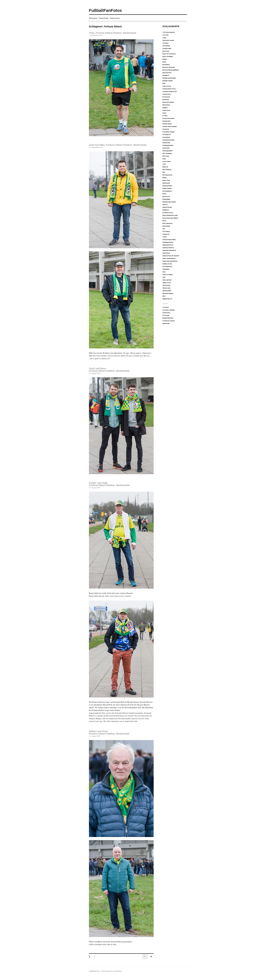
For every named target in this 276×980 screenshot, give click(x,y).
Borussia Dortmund (168, 67)
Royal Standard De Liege (170, 215)
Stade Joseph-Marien (169, 258)
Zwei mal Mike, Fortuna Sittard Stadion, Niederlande (118, 145)
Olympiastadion (167, 186)
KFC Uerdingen (167, 153)
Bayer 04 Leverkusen (169, 54)
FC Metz (164, 116)
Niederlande (166, 183)
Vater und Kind (166, 280)
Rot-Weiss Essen (167, 212)
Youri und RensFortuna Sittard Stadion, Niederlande (109, 369)
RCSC (164, 194)
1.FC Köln (165, 35)
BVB (163, 83)
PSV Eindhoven (167, 191)
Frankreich (165, 129)
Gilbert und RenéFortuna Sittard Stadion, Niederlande (109, 732)
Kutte (164, 159)
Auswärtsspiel (166, 48)
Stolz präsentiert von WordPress (112, 971)
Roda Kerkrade (167, 207)
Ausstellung (166, 46)
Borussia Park (166, 72)
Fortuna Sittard (167, 124)
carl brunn (165, 307)
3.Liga (164, 37)
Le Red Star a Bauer (168, 321)
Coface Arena (166, 86)
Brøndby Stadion (167, 81)
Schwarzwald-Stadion (169, 239)
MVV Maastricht (167, 175)
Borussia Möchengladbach (170, 70)
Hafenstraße (166, 142)
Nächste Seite (151, 956)
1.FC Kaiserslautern (168, 32)
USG (163, 277)
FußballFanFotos (105, 10)
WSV (163, 296)
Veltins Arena (166, 282)
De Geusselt (166, 97)
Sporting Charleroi (168, 247)
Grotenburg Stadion (168, 140)
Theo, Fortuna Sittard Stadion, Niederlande (112, 33)
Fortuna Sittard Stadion (169, 126)
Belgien (164, 59)
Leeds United (166, 161)
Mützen (164, 177)
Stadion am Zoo (167, 264)
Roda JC (165, 204)
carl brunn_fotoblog (168, 310)
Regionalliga (166, 199)
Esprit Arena (166, 110)
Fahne (164, 113)
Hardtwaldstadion (167, 145)
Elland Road (166, 105)
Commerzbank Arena (169, 89)
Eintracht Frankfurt (168, 102)
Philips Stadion (167, 188)
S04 (163, 229)
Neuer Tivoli (166, 180)
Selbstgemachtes (167, 242)
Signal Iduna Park (167, 245)
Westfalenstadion (167, 293)
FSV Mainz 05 (166, 134)
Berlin (164, 62)
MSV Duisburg (166, 169)
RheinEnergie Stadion (169, 202)
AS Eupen (165, 43)
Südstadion (165, 269)
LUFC (164, 164)
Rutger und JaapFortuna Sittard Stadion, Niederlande (109, 484)
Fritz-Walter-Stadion (168, 132)
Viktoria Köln (166, 288)
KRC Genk (165, 156)
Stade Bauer (166, 253)
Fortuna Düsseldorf (168, 118)
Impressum (165, 323)
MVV (163, 172)
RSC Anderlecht (167, 223)
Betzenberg (166, 64)
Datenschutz (115, 18)
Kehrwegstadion (167, 151)
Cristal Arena (166, 94)
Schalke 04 (165, 234)
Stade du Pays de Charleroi (170, 256)
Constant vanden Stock (169, 91)
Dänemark (165, 99)
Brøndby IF (165, 75)
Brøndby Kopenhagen (169, 78)
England (164, 107)
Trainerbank (104, 18)
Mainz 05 (165, 167)
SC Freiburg (166, 231)
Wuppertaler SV (167, 299)
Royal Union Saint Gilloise (170, 218)
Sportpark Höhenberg (169, 250)
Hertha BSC (166, 148)
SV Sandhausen (167, 266)
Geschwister (166, 137)
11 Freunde (165, 315)
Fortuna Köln (166, 121)
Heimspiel (93, 18)
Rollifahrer (165, 210)
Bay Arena (165, 51)
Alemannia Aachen (168, 40)
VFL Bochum (166, 285)
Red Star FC (166, 196)
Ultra (163, 272)
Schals (164, 237)
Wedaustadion (166, 291)
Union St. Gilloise (167, 274)
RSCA (164, 221)
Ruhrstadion (166, 226)
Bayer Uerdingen (167, 56)
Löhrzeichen (166, 312)
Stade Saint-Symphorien (169, 261)
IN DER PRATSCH (167, 318)
